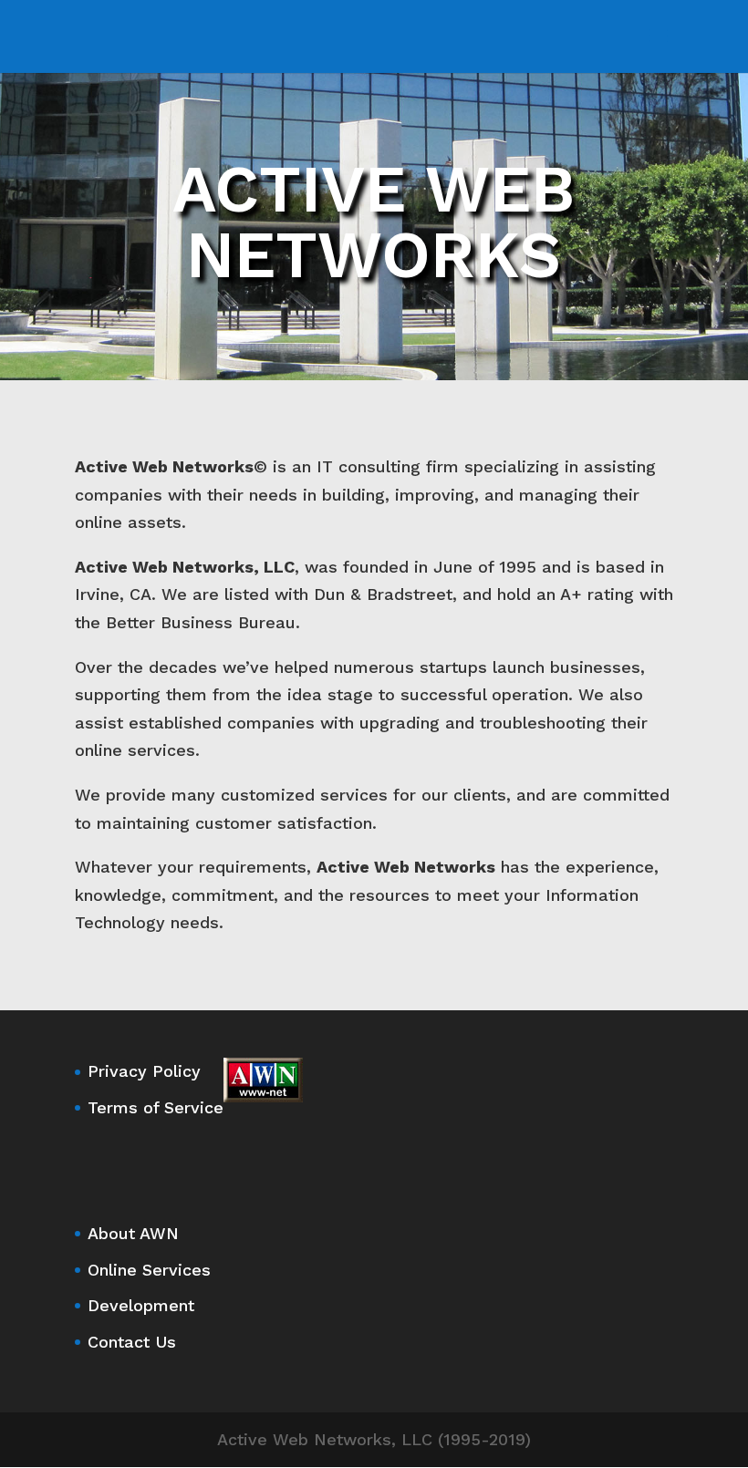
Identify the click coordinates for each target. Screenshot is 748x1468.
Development (141, 1305)
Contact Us (132, 1341)
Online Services (149, 1269)
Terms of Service (155, 1107)
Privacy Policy (144, 1070)
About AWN (133, 1233)
